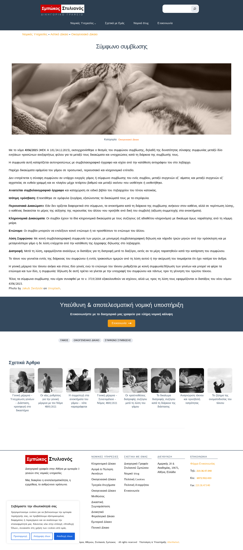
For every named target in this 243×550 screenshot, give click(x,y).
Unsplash (54, 288)
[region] (43, 522)
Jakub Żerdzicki (32, 288)
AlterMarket (173, 542)
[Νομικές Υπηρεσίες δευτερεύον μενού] (95, 23)
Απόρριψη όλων (42, 536)
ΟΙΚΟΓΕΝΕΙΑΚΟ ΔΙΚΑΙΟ (86, 340)
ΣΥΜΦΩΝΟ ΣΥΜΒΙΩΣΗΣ (118, 340)
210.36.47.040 (202, 485)
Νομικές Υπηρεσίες (34, 34)
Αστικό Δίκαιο (59, 34)
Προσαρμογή (20, 536)
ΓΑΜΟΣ (64, 340)
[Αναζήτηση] (194, 8)
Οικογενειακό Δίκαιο (84, 34)
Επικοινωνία (119, 323)
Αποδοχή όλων (64, 536)
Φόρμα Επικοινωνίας (202, 464)
